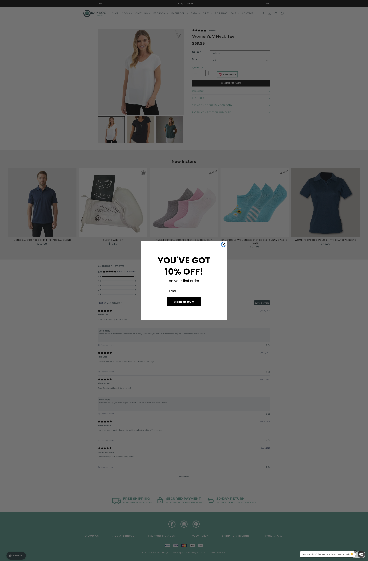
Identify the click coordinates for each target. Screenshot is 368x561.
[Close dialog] (223, 244)
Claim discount (184, 301)
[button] (361, 554)
